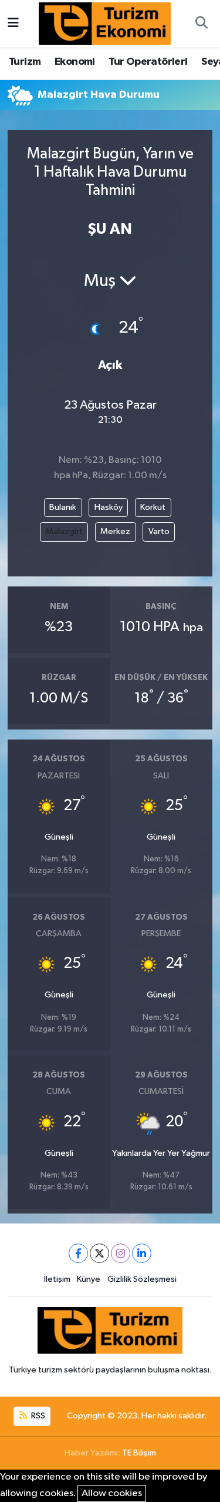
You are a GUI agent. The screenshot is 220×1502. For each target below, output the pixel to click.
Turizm (24, 62)
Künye (88, 1279)
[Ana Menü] (13, 23)
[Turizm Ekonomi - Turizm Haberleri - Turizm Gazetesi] (105, 23)
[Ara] (201, 23)
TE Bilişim (139, 1452)
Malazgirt (64, 531)
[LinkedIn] (141, 1253)
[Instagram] (120, 1253)
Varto (159, 531)
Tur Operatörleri (148, 62)
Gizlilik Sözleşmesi (142, 1279)
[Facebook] (78, 1253)
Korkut (152, 507)
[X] (99, 1253)
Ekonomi (75, 62)
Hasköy (108, 507)
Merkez (115, 531)
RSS (37, 1415)
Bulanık (62, 507)
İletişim (57, 1279)
